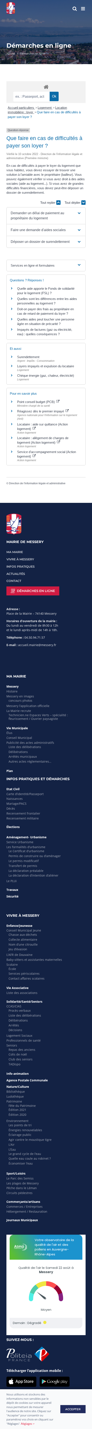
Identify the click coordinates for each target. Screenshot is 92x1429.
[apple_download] (21, 1378)
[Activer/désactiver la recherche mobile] (75, 8)
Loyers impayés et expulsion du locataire (45, 366)
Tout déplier (73, 202)
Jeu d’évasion (18, 949)
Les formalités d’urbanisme (25, 847)
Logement (45, 107)
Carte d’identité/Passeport (25, 794)
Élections (13, 827)
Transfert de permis (23, 866)
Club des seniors (21, 1059)
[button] (46, 215)
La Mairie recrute (18, 711)
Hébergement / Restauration (26, 1211)
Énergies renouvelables (25, 1130)
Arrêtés (14, 1025)
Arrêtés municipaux (23, 756)
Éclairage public (20, 1135)
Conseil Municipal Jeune (23, 930)
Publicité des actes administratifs (30, 743)
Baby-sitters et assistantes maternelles (34, 960)
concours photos (20, 700)
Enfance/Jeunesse (19, 926)
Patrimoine (14, 1101)
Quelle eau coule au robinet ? (30, 1158)
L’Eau (12, 1149)
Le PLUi (11, 881)
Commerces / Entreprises (24, 1207)
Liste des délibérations (25, 747)
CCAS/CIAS (13, 1006)
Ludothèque (15, 1096)
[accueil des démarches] (46, 87)
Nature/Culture (17, 1087)
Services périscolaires (24, 973)
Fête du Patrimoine (22, 1106)
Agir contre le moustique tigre (30, 1140)
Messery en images (20, 696)
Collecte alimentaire (23, 939)
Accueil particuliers (21, 107)
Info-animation (17, 1074)
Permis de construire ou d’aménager (35, 856)
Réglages (27, 1424)
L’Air (12, 1145)
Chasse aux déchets (23, 935)
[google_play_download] (55, 1378)
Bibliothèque (15, 1091)
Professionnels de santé (23, 1040)
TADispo (14, 1064)
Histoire (12, 691)
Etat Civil (12, 789)
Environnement (17, 1121)
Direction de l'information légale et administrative (37, 483)
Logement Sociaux (19, 1035)
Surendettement (28, 357)
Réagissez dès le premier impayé (41, 411)
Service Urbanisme (19, 842)
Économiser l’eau (21, 1163)
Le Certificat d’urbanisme (26, 851)
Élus (9, 733)
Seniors (11, 1045)
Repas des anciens (22, 1050)
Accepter (73, 1409)
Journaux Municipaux (22, 1220)
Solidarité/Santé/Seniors (24, 1001)
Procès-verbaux (20, 1010)
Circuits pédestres (19, 1193)
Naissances (14, 799)
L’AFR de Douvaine (19, 955)
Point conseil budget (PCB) (36, 402)
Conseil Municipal (19, 738)
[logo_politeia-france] (27, 1348)
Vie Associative (17, 988)
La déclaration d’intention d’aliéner (33, 875)
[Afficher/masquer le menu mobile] (83, 8)
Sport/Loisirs (15, 1173)
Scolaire (12, 965)
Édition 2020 (17, 1115)
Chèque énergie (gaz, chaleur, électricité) (45, 375)
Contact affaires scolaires (27, 978)
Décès (10, 808)
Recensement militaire (22, 818)
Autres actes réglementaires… (30, 761)
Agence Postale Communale (27, 1080)
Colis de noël (18, 1054)
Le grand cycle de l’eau (25, 1154)
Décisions (15, 1030)
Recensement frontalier (23, 813)
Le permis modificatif (24, 861)
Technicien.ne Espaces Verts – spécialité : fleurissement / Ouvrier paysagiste (38, 717)
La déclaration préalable (26, 871)
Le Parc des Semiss (20, 1178)
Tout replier (48, 202)
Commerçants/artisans (23, 1202)
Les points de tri (20, 1125)
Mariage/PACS (16, 804)
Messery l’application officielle (27, 706)
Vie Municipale (17, 728)
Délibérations (18, 752)
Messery (12, 686)
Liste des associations (21, 993)
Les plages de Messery (22, 1183)
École (12, 969)
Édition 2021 (17, 1110)
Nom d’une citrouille (23, 944)
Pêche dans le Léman (21, 1188)
